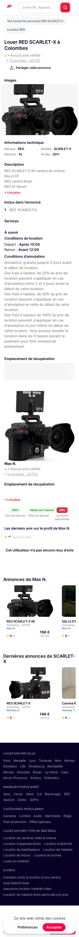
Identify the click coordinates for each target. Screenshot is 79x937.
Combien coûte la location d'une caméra (32, 877)
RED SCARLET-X (18, 703)
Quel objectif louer (16, 883)
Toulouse (45, 760)
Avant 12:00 (28, 249)
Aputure (8, 799)
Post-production (14, 822)
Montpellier (55, 766)
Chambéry (51, 778)
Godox (22, 799)
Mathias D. (14, 710)
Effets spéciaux (40, 822)
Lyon (32, 760)
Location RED (16, 29)
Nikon (30, 794)
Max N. (10, 463)
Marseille (19, 760)
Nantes (69, 760)
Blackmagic (53, 794)
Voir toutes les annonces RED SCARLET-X (35, 21)
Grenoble (23, 772)
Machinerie (52, 816)
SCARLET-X (62, 149)
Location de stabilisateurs (21, 849)
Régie (67, 816)
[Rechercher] (65, 7)
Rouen (37, 772)
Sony (7, 794)
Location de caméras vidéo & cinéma (29, 838)
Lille (22, 766)
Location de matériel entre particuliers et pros (35, 894)
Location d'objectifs (58, 843)
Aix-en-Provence (15, 778)
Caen (64, 772)
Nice (58, 760)
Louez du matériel (16, 861)
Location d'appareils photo (22, 843)
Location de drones (47, 855)
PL (21, 154)
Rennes (8, 772)
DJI (39, 794)
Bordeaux (10, 766)
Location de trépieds (57, 849)
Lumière (25, 816)
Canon (18, 794)
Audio (38, 816)
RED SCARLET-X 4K (21, 621)
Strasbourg (36, 766)
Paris (6, 760)
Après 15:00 (29, 244)
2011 (55, 154)
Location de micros (17, 855)
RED (21, 149)
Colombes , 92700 (18, 625)
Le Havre (51, 772)
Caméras (9, 816)
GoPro (34, 799)
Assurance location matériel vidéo (27, 888)
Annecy (35, 778)
